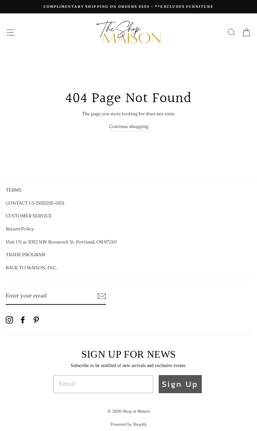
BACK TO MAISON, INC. (31, 267)
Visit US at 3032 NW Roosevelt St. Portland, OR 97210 (61, 241)
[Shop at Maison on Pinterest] (36, 319)
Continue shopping (128, 126)
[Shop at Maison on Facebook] (22, 319)
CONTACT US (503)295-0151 (35, 203)
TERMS (13, 190)
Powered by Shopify (128, 424)
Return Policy (20, 228)
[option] (128, 6)
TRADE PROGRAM (25, 254)
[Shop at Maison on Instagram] (9, 319)
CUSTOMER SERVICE (29, 215)
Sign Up (180, 384)
